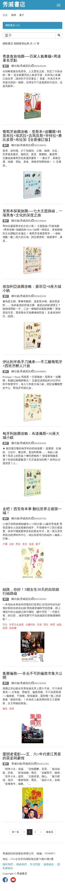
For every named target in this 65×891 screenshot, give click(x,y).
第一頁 (15, 832)
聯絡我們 (21, 864)
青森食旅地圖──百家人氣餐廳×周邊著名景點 (32, 58)
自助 (11, 544)
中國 (5, 544)
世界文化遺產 (16, 624)
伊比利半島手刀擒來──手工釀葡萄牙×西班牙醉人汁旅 (32, 364)
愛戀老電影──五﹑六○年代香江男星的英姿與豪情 (32, 756)
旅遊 (31, 544)
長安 (24, 544)
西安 (18, 544)
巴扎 (5, 624)
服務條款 (49, 864)
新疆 (5, 628)
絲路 (59, 624)
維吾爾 (12, 628)
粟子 (6, 66)
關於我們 (8, 864)
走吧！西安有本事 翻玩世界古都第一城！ (32, 511)
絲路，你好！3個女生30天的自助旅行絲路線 (31, 591)
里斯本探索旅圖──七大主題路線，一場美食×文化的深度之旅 (32, 213)
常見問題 (35, 864)
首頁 (5, 15)
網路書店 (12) (12, 25)
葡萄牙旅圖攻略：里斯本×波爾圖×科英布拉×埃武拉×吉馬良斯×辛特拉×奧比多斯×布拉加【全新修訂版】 (32, 136)
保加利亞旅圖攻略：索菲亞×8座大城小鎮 (32, 288)
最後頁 (49, 832)
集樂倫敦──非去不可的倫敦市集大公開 (32, 675)
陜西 (52, 624)
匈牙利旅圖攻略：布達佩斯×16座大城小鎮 (31, 436)
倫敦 (5, 708)
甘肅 (39, 624)
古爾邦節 (30, 624)
